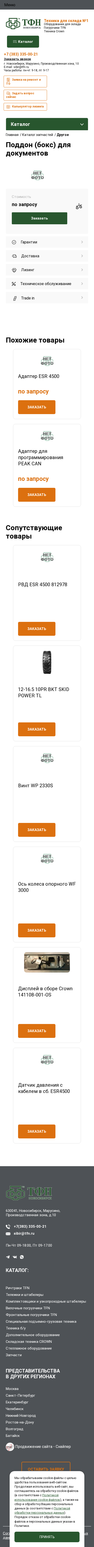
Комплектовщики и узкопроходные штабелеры (46, 1301)
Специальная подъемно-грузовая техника (41, 1321)
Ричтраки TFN (17, 1288)
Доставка (29, 256)
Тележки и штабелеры (24, 1295)
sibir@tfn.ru (21, 67)
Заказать (39, 218)
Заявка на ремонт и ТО (23, 81)
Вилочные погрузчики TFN (28, 1308)
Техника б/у (16, 1328)
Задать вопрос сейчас (20, 95)
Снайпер (63, 1446)
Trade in (27, 298)
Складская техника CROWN (29, 1341)
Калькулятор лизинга (27, 106)
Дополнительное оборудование (33, 1335)
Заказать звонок (17, 59)
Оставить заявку (46, 1469)
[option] (37, 175)
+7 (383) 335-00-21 (21, 54)
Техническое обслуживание (45, 283)
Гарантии (28, 242)
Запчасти (14, 1355)
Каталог (25, 41)
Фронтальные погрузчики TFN (31, 1315)
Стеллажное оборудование (29, 1348)
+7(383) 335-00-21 (30, 1226)
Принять (47, 1537)
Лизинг (27, 270)
